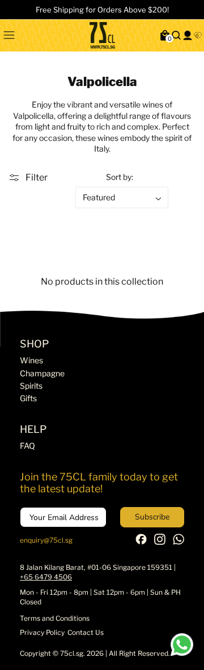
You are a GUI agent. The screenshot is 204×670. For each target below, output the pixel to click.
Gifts (28, 398)
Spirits (31, 385)
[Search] (176, 35)
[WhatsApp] (178, 542)
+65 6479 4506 (46, 577)
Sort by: (119, 177)
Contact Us (85, 632)
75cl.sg (71, 653)
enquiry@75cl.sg (46, 540)
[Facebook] (141, 542)
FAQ (27, 445)
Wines (31, 360)
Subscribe (152, 517)
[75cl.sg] (102, 35)
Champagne (42, 373)
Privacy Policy (42, 632)
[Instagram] (159, 542)
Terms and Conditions (55, 618)
